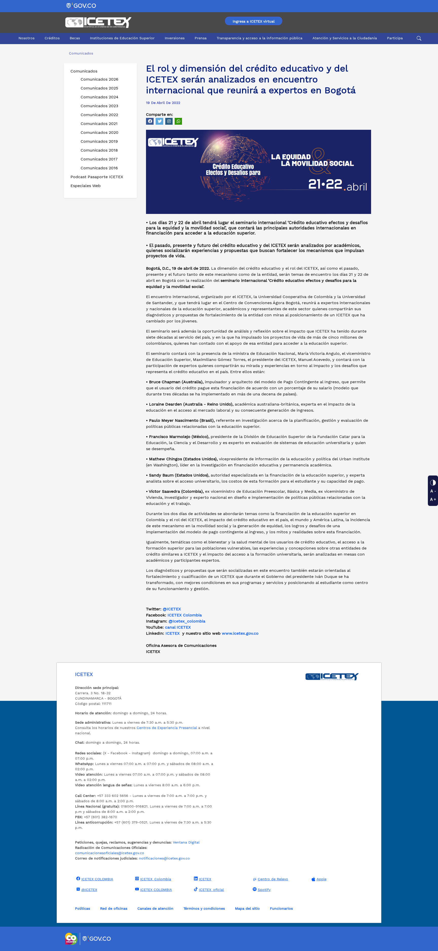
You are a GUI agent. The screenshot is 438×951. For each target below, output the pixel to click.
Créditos (52, 38)
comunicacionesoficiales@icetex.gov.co (109, 853)
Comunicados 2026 (99, 79)
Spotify (264, 890)
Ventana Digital (186, 842)
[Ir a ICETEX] (98, 22)
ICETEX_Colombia (155, 879)
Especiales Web (85, 185)
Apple (321, 879)
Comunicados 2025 (99, 88)
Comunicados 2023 (99, 105)
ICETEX (205, 879)
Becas (75, 38)
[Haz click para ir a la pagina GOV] (97, 939)
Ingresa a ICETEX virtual (254, 21)
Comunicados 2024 (99, 97)
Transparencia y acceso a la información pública (259, 38)
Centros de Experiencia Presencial (167, 728)
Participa (395, 38)
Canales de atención (155, 908)
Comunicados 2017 (99, 159)
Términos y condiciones (204, 908)
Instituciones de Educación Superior (122, 38)
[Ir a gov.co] (81, 5)
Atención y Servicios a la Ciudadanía (345, 38)
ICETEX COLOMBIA (97, 879)
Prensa (201, 38)
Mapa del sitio (247, 908)
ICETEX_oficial (211, 890)
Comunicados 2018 (99, 150)
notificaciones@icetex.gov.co (164, 858)
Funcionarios (281, 908)
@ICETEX (172, 609)
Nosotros (26, 38)
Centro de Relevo (273, 879)
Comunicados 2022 (99, 114)
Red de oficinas (113, 908)
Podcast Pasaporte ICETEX (96, 176)
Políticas (82, 908)
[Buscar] (418, 38)
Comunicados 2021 (99, 123)
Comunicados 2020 (99, 132)
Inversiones (175, 38)
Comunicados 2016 (99, 168)
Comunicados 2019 (99, 141)
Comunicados (83, 71)
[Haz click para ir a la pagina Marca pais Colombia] (72, 939)
